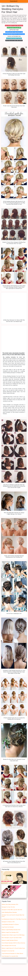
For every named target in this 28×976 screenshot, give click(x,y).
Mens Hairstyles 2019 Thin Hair (9, 945)
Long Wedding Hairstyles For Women (10, 924)
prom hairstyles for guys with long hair (14, 25)
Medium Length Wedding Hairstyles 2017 (11, 929)
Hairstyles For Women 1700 (8, 921)
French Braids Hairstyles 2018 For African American (13, 942)
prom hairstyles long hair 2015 (14, 27)
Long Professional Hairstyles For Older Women (12, 953)
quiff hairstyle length (14, 29)
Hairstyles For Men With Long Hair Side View (12, 909)
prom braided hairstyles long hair (14, 38)
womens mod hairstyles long (14, 36)
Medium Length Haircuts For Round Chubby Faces (13, 948)
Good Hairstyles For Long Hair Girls (10, 956)
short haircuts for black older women (14, 40)
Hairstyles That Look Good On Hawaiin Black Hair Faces (13, 915)
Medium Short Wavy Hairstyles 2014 (10, 904)
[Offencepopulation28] (14, 891)
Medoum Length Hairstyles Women (10, 940)
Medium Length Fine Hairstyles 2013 (10, 932)
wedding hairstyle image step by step (14, 31)
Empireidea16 (13, 1)
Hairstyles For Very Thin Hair (8, 907)
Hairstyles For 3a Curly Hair (8, 950)
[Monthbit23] (14, 877)
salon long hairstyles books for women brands (14, 34)
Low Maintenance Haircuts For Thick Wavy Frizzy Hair (14, 919)
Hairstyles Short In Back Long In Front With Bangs (13, 935)
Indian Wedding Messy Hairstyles (9, 912)
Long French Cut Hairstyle (8, 927)
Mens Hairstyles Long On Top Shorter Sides (12, 937)
